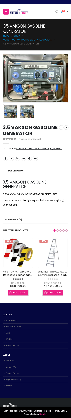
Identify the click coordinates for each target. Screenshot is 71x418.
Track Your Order (13, 327)
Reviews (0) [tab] (15, 219)
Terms (9, 386)
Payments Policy (13, 379)
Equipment (56, 149)
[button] (54, 230)
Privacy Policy (12, 345)
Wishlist (9, 339)
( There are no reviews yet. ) (30, 139)
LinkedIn (17, 158)
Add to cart (20, 293)
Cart (8, 333)
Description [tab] (15, 170)
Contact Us (11, 367)
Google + (23, 158)
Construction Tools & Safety (32, 149)
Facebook (5, 158)
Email (35, 158)
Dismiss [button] (43, 414)
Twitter (11, 158)
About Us (10, 361)
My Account (11, 320)
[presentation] (6, 78)
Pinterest (29, 158)
